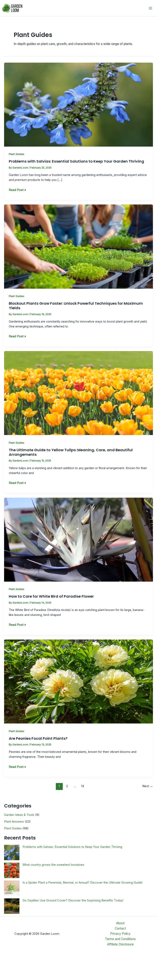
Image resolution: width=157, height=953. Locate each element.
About (120, 923)
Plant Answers (14, 821)
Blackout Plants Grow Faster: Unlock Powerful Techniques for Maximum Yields (76, 305)
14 (82, 786)
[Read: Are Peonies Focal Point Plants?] (78, 681)
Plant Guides (16, 154)
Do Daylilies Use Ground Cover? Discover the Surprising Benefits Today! (72, 900)
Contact (120, 928)
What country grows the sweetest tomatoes (53, 865)
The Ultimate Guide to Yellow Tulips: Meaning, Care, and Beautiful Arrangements (71, 452)
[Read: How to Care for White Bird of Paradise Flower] (78, 539)
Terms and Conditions (120, 939)
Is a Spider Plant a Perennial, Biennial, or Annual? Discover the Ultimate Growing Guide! (82, 882)
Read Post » (17, 190)
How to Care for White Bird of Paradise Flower (51, 596)
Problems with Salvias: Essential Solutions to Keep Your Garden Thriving (76, 161)
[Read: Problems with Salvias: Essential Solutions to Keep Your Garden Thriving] (78, 104)
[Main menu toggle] (150, 8)
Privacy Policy (120, 934)
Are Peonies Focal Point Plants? (38, 738)
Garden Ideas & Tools (19, 815)
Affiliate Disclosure (120, 944)
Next (147, 786)
